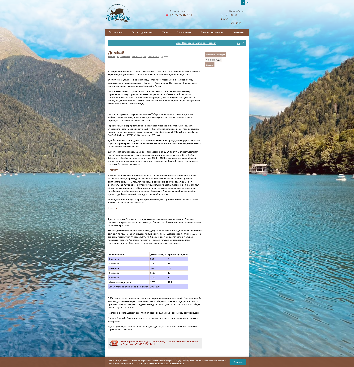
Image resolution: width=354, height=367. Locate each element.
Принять (238, 362)
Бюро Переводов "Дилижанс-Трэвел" (153, 42)
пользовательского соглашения (169, 363)
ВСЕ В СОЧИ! (201, 42)
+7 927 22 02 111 (181, 15)
